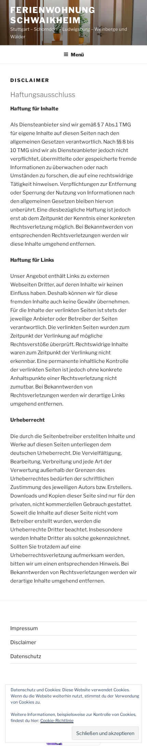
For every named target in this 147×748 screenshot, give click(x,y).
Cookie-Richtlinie (57, 720)
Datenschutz (25, 656)
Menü (77, 54)
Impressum (24, 628)
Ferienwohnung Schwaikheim (52, 15)
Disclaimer (23, 642)
